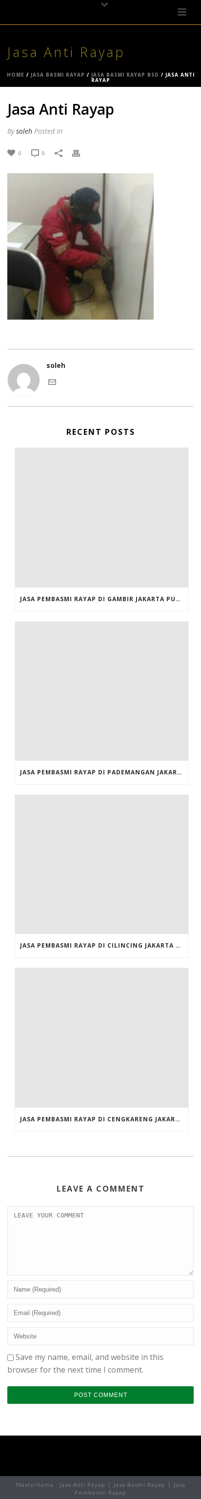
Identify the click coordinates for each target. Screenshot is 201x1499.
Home (15, 74)
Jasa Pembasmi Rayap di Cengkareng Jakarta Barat (104, 1119)
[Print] (81, 152)
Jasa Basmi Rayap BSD (125, 74)
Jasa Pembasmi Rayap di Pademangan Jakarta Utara (104, 772)
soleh (24, 131)
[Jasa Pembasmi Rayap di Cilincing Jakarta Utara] (101, 864)
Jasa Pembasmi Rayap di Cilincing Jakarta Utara (104, 945)
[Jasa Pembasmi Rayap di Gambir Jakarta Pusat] (101, 517)
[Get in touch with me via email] (52, 381)
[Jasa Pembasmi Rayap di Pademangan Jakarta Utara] (101, 691)
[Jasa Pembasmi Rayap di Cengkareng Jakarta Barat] (101, 1037)
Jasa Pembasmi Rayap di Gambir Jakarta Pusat (104, 599)
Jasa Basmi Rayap (58, 74)
